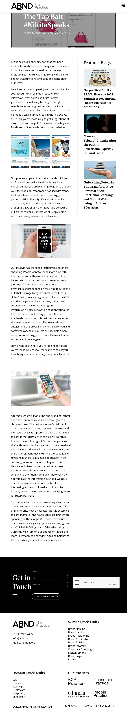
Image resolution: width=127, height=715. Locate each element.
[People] (104, 694)
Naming (72, 659)
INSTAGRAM (102, 706)
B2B (15, 679)
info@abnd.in (20, 638)
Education (18, 683)
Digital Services (77, 652)
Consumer (19, 696)
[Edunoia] (78, 694)
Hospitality (19, 693)
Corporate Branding (80, 649)
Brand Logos (75, 656)
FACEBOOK (71, 706)
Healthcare (19, 690)
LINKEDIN (86, 706)
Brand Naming (76, 629)
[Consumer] (104, 682)
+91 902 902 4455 (23, 634)
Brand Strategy (77, 646)
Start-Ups (18, 686)
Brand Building (76, 642)
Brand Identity (76, 632)
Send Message (45, 596)
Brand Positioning (78, 635)
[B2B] (78, 682)
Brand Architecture (79, 639)
